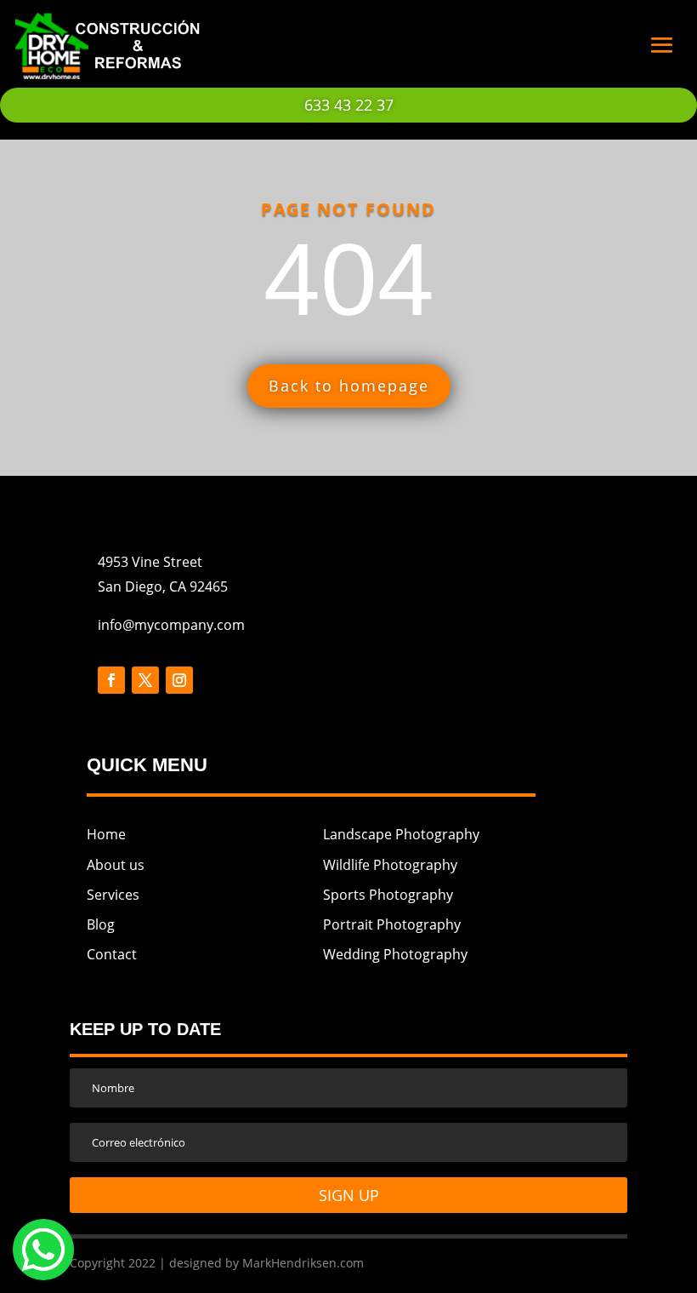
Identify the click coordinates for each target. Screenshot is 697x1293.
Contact (112, 954)
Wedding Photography (395, 954)
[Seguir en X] (145, 680)
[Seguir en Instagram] (179, 680)
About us (115, 864)
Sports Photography (388, 894)
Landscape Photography (401, 834)
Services (113, 894)
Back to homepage (349, 385)
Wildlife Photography (390, 864)
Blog (101, 924)
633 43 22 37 (349, 104)
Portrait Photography (392, 924)
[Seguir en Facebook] (111, 680)
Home (106, 834)
